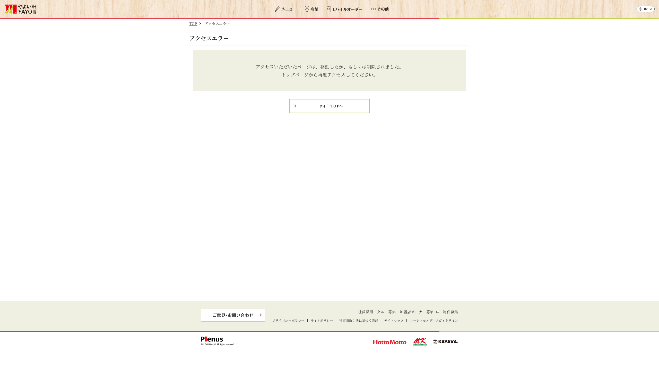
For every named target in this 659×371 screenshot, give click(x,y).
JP (646, 9)
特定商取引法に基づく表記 (358, 320)
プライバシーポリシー (288, 320)
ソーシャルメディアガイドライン (434, 320)
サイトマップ (394, 320)
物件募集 (450, 311)
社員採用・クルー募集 (377, 311)
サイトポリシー (322, 320)
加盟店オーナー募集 (417, 311)
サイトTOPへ (331, 105)
